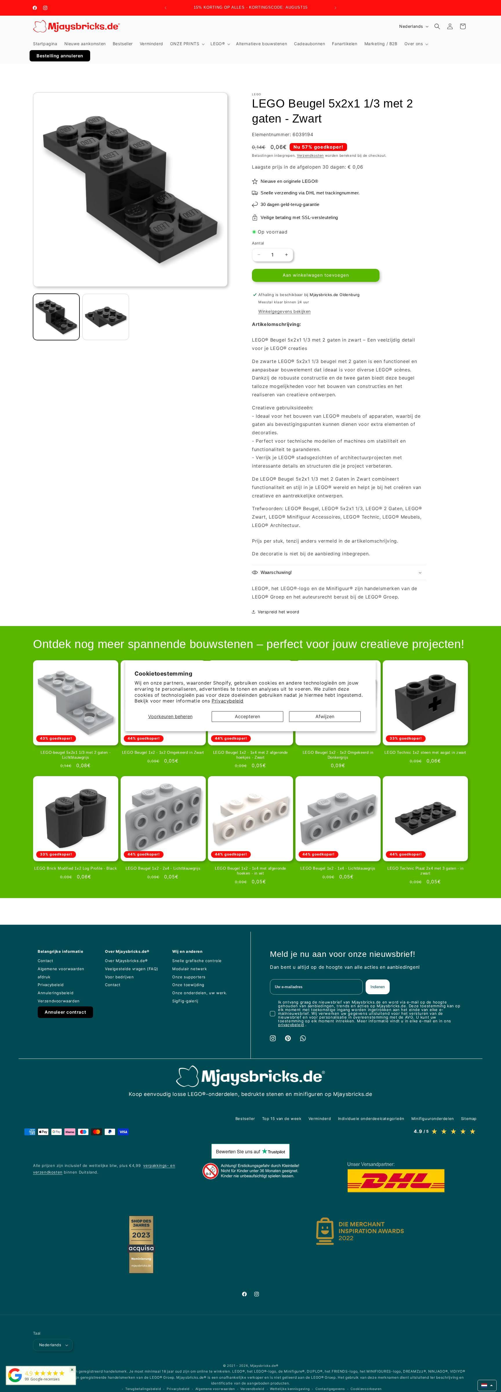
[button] (187, 44)
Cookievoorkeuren (366, 1389)
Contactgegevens (330, 1389)
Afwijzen (324, 716)
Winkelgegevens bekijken (284, 311)
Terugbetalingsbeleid (143, 1389)
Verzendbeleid (252, 1389)
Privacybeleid (228, 701)
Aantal (258, 243)
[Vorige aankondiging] (165, 7)
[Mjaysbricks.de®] (15, 1382)
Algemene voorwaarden (215, 1389)
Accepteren (247, 716)
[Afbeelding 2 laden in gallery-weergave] (105, 317)
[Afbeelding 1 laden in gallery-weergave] (56, 317)
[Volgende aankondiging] (335, 7)
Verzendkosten (310, 155)
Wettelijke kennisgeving (290, 1389)
